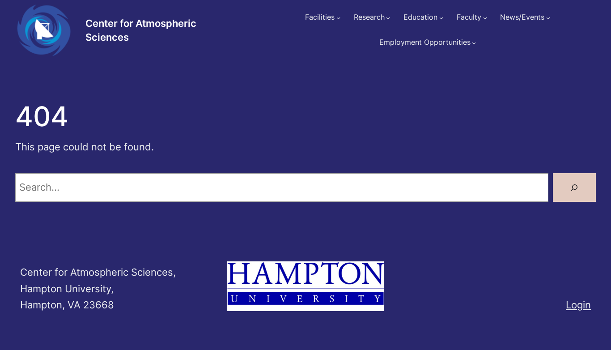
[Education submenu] (441, 18)
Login (578, 305)
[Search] (574, 187)
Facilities (320, 17)
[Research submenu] (388, 18)
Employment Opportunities (425, 42)
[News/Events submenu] (548, 18)
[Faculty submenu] (485, 18)
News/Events (522, 17)
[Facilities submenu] (338, 18)
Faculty (469, 17)
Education (420, 17)
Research (369, 17)
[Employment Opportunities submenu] (474, 43)
